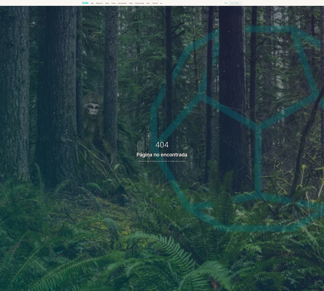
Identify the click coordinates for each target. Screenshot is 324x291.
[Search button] (226, 2)
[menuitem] (92, 2)
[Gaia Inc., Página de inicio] (85, 3)
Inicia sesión (234, 3)
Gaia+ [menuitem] (148, 3)
